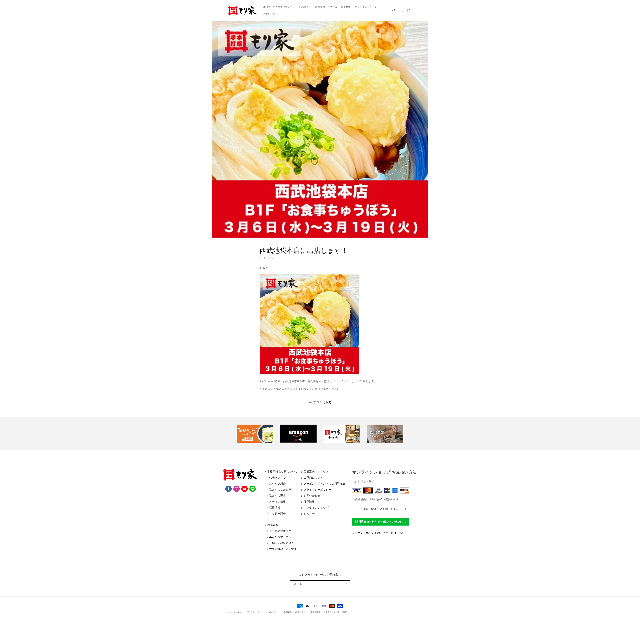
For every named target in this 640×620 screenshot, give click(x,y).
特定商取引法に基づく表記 (335, 612)
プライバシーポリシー (317, 489)
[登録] (346, 584)
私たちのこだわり (280, 489)
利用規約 (288, 612)
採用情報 (274, 507)
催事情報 (309, 501)
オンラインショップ (316, 507)
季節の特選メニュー (281, 537)
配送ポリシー (301, 612)
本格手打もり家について (282, 471)
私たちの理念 (277, 495)
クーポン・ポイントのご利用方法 (324, 483)
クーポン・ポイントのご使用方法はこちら (378, 532)
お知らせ (309, 513)
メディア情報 (277, 501)
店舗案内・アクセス (316, 471)
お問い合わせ (312, 495)
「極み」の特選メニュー (284, 543)
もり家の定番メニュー (283, 531)
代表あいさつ (277, 477)
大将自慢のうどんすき (283, 549)
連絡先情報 (315, 612)
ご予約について (313, 477)
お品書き (272, 525)
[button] (279, 7)
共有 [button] (265, 268)
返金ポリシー (275, 612)
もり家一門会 (277, 513)
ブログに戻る (322, 402)
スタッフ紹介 (277, 483)
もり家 (239, 612)
